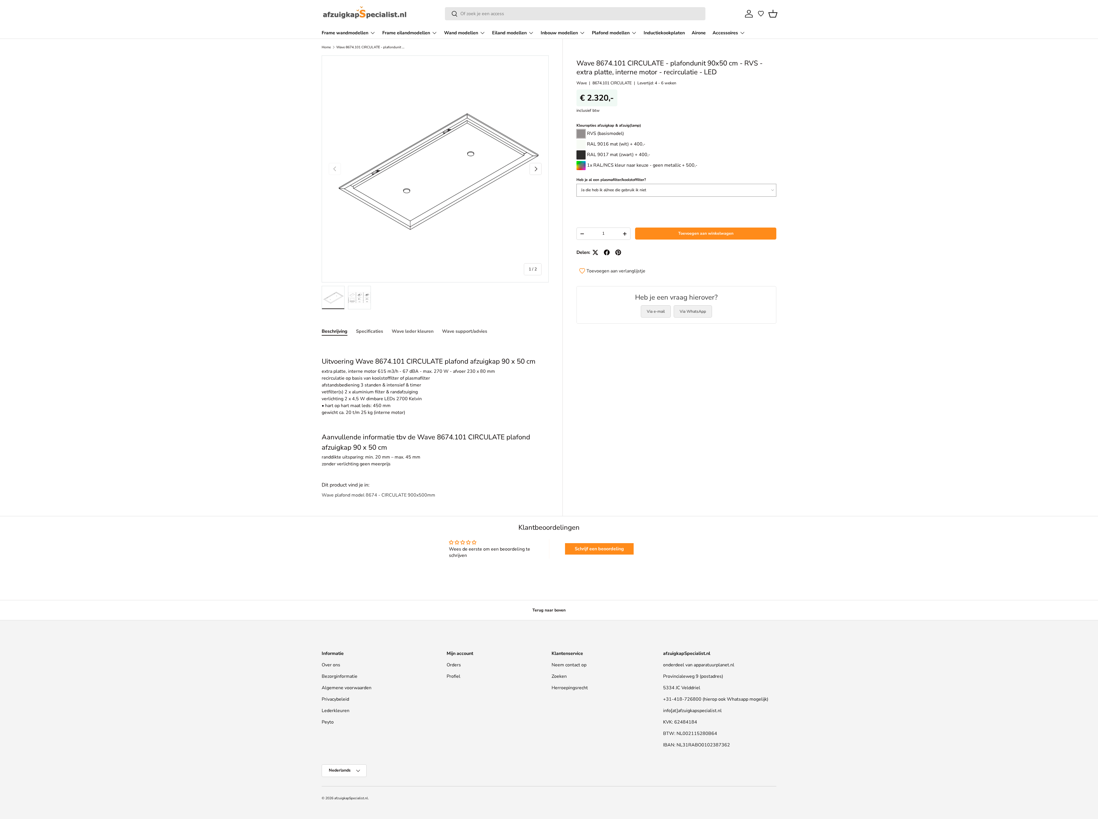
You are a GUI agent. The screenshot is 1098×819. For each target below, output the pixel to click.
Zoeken (559, 676)
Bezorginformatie (339, 676)
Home (326, 47)
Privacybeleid (335, 699)
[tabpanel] (435, 405)
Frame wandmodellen (345, 33)
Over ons (331, 665)
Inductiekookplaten (664, 33)
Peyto (328, 722)
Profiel (453, 676)
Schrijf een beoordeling (599, 549)
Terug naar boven (549, 610)
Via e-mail (656, 311)
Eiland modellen (509, 33)
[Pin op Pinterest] (618, 252)
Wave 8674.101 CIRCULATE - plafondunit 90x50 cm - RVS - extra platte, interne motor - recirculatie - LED (370, 47)
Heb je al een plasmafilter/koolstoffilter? (611, 179)
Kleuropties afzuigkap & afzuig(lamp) (608, 125)
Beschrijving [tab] (334, 331)
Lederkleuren (335, 711)
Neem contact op (569, 665)
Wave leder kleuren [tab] (412, 331)
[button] (773, 13)
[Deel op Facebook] (606, 252)
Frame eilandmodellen (406, 33)
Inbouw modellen (559, 33)
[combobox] (575, 13)
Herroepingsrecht (570, 688)
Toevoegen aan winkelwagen (705, 233)
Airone (699, 33)
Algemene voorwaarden (346, 688)
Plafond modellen (611, 33)
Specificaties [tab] (369, 331)
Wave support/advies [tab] (464, 331)
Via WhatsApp (693, 311)
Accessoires (725, 33)
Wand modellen (461, 33)
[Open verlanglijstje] (761, 13)
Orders (454, 665)
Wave (581, 83)
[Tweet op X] (595, 252)
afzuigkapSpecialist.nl (351, 798)
